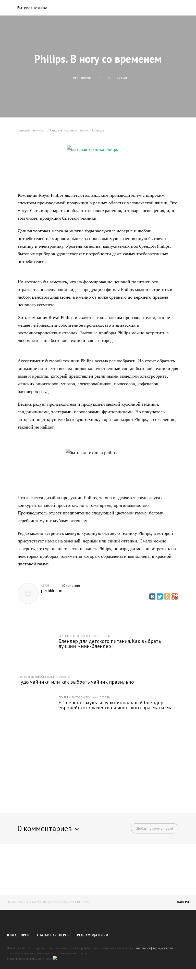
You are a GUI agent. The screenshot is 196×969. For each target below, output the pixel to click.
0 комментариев (45, 828)
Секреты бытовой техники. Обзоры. (77, 130)
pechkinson (51, 590)
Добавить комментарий (154, 828)
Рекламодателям (92, 935)
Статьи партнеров (53, 935)
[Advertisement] (98, 766)
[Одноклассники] (167, 596)
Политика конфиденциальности (153, 948)
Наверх (183, 902)
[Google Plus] (175, 596)
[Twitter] (160, 596)
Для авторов (18, 935)
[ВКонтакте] (152, 596)
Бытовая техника (32, 7)
